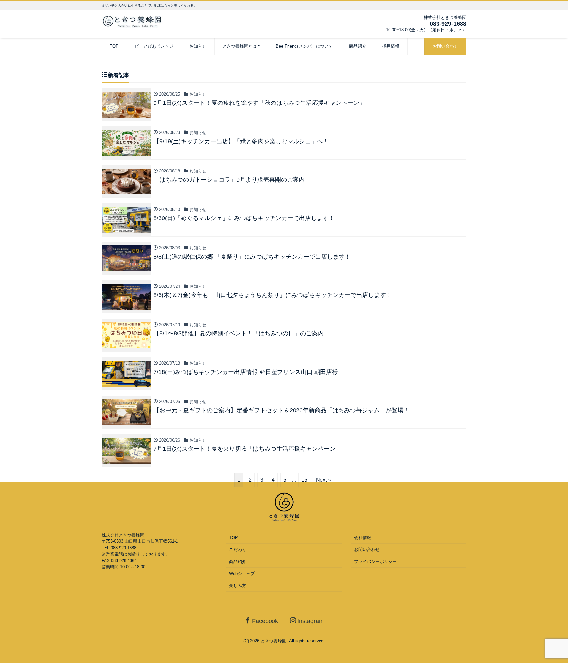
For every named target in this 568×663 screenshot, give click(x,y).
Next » (323, 480)
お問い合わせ (445, 46)
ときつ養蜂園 (273, 640)
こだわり (237, 549)
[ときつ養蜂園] (134, 20)
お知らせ (197, 46)
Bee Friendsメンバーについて (304, 46)
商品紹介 (357, 46)
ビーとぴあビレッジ (154, 46)
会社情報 (362, 537)
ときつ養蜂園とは (240, 46)
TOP (114, 46)
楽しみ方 (237, 585)
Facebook (264, 621)
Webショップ (242, 573)
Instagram (310, 621)
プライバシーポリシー (375, 561)
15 (304, 480)
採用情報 (390, 46)
